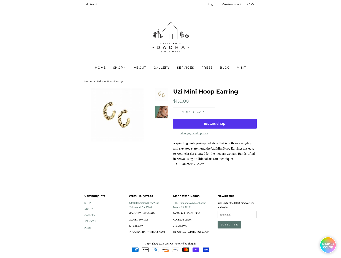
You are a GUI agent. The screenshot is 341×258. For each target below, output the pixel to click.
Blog (225, 67)
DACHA (169, 243)
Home (100, 67)
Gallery (162, 67)
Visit (241, 67)
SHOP (118, 67)
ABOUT (88, 209)
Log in (212, 4)
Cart (254, 4)
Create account (231, 4)
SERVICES (90, 221)
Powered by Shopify (185, 243)
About (140, 67)
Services (185, 67)
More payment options (194, 133)
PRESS (88, 227)
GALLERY (89, 215)
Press (207, 67)
